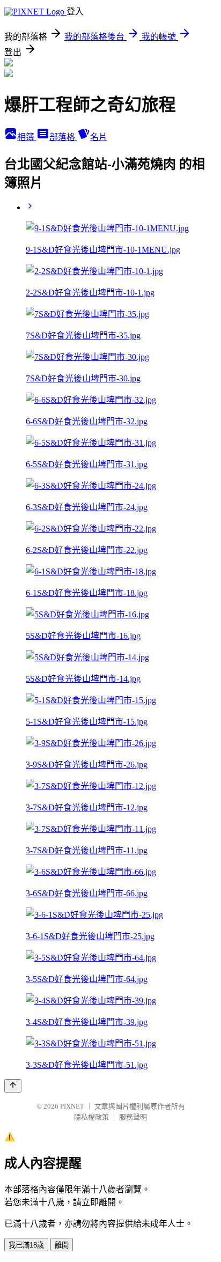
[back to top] (12, 1086)
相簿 (26, 137)
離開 (62, 1245)
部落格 (63, 137)
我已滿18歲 (26, 1245)
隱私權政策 (91, 1117)
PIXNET (72, 1106)
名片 (98, 137)
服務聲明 (133, 1117)
